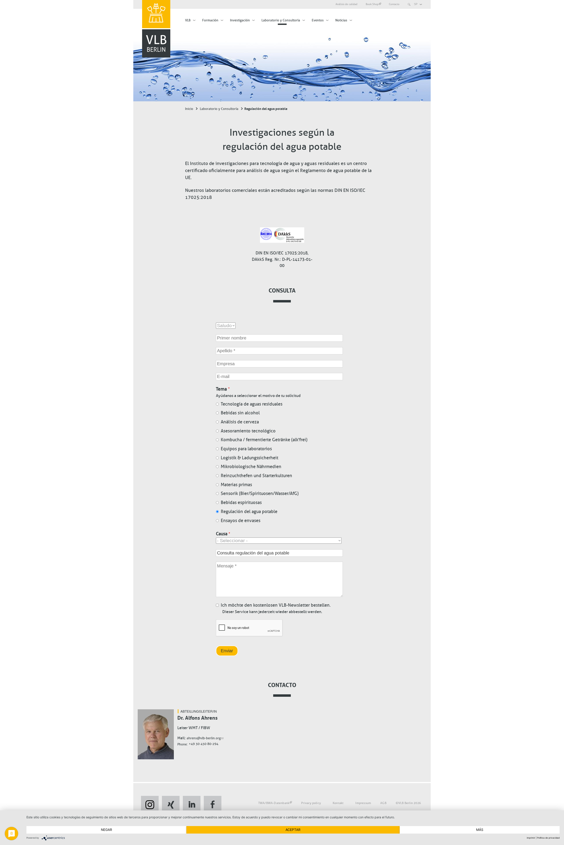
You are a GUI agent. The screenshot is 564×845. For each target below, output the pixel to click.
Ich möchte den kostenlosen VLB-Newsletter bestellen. (276, 605)
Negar (106, 830)
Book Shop (372, 4)
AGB (383, 803)
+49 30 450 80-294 (203, 744)
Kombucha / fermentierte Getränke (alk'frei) (264, 439)
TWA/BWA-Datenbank (273, 803)
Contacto (394, 4)
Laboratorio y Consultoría (281, 20)
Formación (210, 20)
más (479, 830)
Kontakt (338, 803)
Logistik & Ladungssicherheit (249, 457)
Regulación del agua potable (249, 511)
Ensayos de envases (240, 520)
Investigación (240, 20)
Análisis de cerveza (240, 421)
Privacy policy (311, 803)
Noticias (341, 20)
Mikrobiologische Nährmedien (251, 466)
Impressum (363, 803)
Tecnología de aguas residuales (251, 404)
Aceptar (293, 830)
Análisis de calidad (346, 4)
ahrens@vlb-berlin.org (204, 738)
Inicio (189, 109)
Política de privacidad (548, 837)
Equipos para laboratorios (246, 448)
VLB (188, 20)
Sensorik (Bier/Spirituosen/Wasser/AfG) (260, 493)
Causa (221, 533)
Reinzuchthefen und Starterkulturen (256, 475)
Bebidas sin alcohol (240, 412)
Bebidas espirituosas (241, 502)
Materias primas (236, 484)
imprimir (531, 837)
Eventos (318, 20)
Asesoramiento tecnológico (248, 431)
